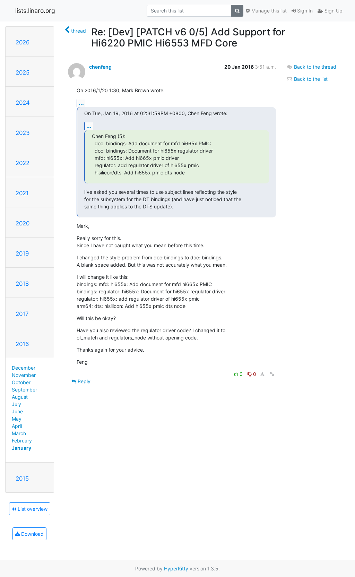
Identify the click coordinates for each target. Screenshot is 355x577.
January (21, 448)
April (17, 426)
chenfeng (100, 67)
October (21, 382)
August (20, 397)
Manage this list (268, 11)
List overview (31, 509)
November (24, 375)
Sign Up (333, 11)
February (22, 440)
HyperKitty (176, 568)
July (16, 404)
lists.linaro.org (35, 10)
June (17, 411)
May (16, 419)
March (19, 433)
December (23, 368)
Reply (83, 381)
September (24, 390)
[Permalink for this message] (272, 374)
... (81, 103)
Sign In (304, 11)
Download (32, 534)
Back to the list (310, 79)
